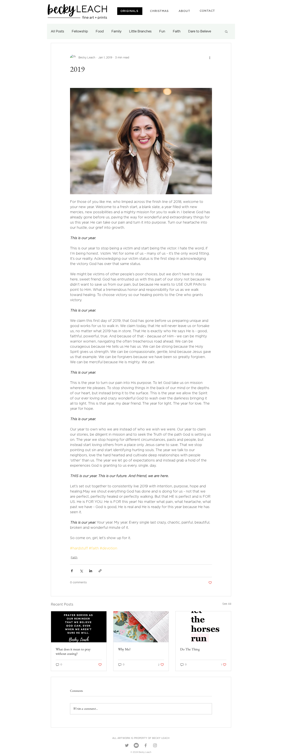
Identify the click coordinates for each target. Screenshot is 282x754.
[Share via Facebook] (72, 571)
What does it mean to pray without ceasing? (73, 651)
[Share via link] (100, 571)
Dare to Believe (199, 31)
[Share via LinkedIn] (90, 571)
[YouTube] (136, 745)
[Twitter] (126, 745)
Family (116, 31)
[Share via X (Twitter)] (81, 571)
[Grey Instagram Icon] (155, 745)
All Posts (57, 31)
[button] (226, 31)
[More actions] (209, 57)
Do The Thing (190, 649)
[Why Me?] (141, 626)
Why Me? (124, 649)
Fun (162, 31)
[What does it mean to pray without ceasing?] (78, 626)
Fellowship (80, 31)
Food (100, 31)
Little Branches (140, 31)
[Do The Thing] (203, 626)
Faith (177, 31)
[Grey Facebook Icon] (145, 745)
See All (226, 604)
